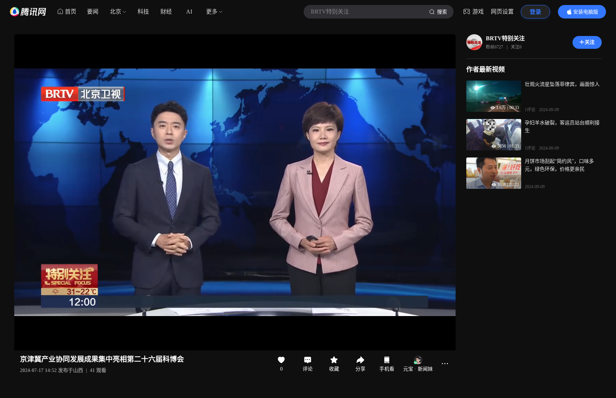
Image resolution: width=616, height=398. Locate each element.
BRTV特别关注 (505, 38)
